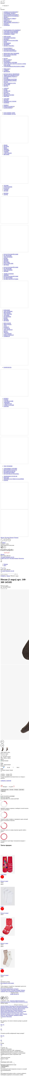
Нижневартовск (9, 1010)
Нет (2, 1024)
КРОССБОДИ (7, 323)
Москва (3, 537)
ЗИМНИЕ (6, 149)
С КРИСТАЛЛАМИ (9, 405)
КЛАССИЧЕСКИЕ (8, 263)
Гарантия (3, 791)
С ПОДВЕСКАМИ (8, 401)
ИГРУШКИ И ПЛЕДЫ (9, 471)
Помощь (16, 537)
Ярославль (9, 1016)
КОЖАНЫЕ (7, 310)
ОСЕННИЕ (6, 150)
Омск (16, 1011)
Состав (11, 789)
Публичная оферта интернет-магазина (19, 1001)
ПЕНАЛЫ (6, 477)
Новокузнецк (4, 1011)
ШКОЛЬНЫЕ (7, 312)
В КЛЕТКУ (6, 188)
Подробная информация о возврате (9, 988)
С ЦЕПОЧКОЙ (7, 333)
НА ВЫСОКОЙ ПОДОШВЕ (11, 279)
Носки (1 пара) (4, 881)
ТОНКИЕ (6, 151)
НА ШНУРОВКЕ (8, 277)
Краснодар (8, 1008)
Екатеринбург (9, 1007)
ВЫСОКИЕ (7, 262)
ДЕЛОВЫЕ (6, 315)
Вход (5, 565)
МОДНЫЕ (6, 146)
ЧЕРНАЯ (6, 332)
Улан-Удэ (3, 1015)
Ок (1, 1044)
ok (1, 1029)
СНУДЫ (6, 194)
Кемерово (3, 1008)
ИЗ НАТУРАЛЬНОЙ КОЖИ (11, 254)
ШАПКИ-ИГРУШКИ (9, 472)
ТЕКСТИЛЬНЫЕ (8, 257)
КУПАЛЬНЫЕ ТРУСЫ (10, 114)
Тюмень (25, 1014)
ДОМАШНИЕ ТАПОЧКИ (10, 468)
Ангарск (3, 1006)
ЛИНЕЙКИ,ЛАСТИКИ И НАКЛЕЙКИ (14, 479)
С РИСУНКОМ (8, 153)
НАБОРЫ (6, 406)
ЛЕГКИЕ (6, 190)
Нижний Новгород (18, 1010)
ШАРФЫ (6, 193)
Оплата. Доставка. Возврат (13, 990)
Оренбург (20, 1011)
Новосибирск (11, 1011)
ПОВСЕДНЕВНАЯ (9, 335)
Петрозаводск (7, 1012)
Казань (19, 1007)
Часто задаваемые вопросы (12, 991)
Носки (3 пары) (4, 913)
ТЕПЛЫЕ (6, 185)
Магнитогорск (21, 1008)
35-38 (2, 874)
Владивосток (13, 1006)
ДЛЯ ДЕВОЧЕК (8, 314)
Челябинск (16, 1015)
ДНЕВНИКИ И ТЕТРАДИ (10, 476)
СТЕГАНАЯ (7, 328)
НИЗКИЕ (6, 260)
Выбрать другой (10, 557)
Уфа (7, 1015)
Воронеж (3, 1007)
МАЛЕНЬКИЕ (7, 316)
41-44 (2, 936)
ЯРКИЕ (6, 145)
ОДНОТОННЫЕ (8, 186)
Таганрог (17, 1014)
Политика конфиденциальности (17, 1000)
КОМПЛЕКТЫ (7, 367)
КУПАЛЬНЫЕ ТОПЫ (9, 112)
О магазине (3, 990)
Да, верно (3, 557)
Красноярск (14, 1008)
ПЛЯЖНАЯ (7, 336)
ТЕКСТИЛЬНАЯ (8, 329)
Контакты (21, 558)
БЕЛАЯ (6, 331)
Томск (21, 1014)
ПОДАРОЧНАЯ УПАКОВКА (11, 473)
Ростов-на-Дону (15, 1012)
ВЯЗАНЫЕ (6, 154)
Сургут (12, 1014)
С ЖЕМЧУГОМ (8, 403)
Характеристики (4, 789)
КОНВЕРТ (6, 327)
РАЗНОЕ (6, 480)
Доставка (7, 537)
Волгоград (24, 1006)
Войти (4, 542)
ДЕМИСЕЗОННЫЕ (9, 273)
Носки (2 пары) (4, 975)
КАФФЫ (6, 399)
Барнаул (7, 1006)
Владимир (19, 1006)
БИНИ (5, 147)
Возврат (12, 537)
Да (3, 1024)
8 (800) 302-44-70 (5, 558)
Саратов (8, 1014)
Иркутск (15, 1007)
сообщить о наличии (6, 780)
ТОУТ (5, 325)
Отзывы (16, 789)
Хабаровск (10, 1015)
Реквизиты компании (5, 1001)
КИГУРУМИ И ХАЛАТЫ (10, 469)
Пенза (24, 1011)
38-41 (5, 874)
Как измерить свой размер (7, 983)
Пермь (2, 1012)
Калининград (24, 1007)
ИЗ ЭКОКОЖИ (8, 255)
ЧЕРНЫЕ (6, 259)
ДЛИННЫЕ (7, 402)
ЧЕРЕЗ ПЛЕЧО (7, 324)
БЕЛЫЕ (6, 258)
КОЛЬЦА (6, 398)
